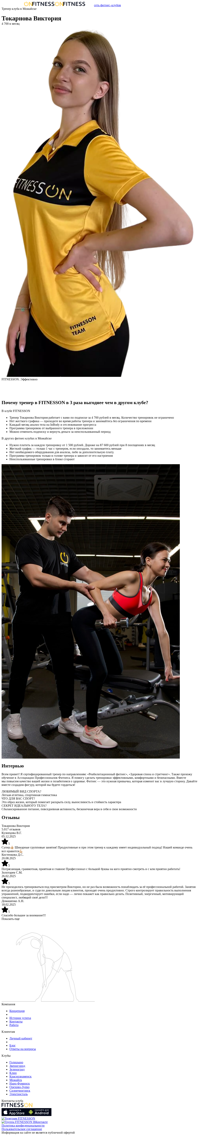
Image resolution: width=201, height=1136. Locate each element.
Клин (13, 1073)
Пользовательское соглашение (22, 1129)
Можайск (15, 1080)
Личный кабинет (20, 1038)
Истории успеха (20, 1018)
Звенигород (17, 1066)
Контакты (16, 1021)
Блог (12, 1045)
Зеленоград (17, 1069)
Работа (13, 1025)
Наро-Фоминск (19, 1083)
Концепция (17, 1011)
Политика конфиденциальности (23, 1125)
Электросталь (18, 1094)
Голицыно (16, 1062)
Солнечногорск (19, 1090)
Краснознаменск (20, 1076)
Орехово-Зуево (19, 1087)
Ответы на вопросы (22, 1049)
